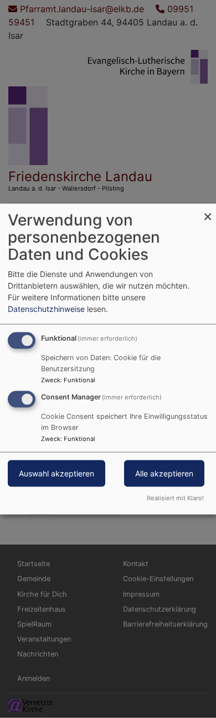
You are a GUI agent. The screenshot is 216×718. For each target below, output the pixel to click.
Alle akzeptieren (164, 473)
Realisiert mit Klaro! (175, 497)
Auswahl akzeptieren (56, 473)
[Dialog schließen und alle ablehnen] (207, 211)
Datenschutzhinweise (46, 309)
